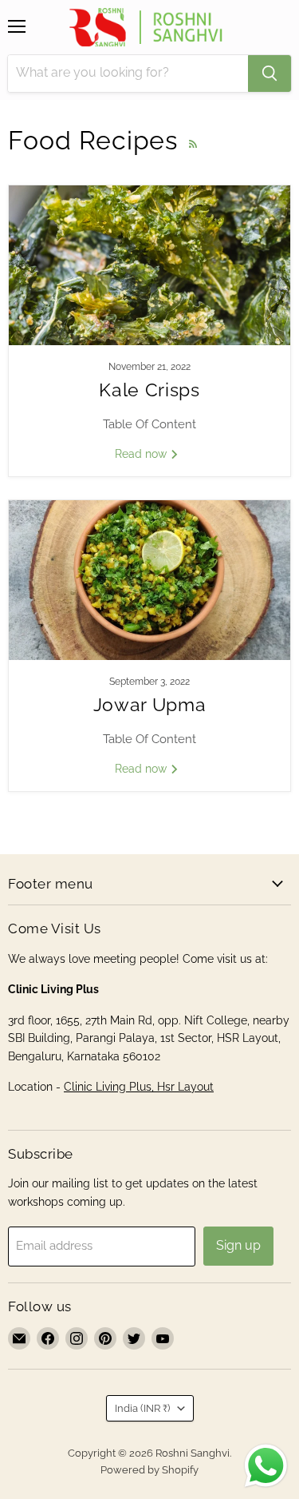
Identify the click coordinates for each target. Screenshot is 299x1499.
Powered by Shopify (149, 1470)
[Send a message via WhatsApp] (266, 1466)
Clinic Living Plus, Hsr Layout (139, 1086)
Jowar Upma (150, 704)
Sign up (238, 1245)
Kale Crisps (149, 390)
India (142, 1408)
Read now (142, 453)
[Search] (269, 73)
